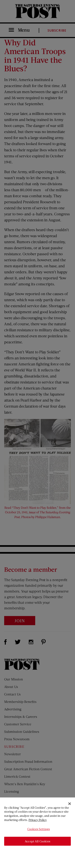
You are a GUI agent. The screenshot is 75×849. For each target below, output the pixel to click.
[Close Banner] (69, 804)
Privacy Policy (38, 820)
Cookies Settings (38, 829)
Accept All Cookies (37, 841)
